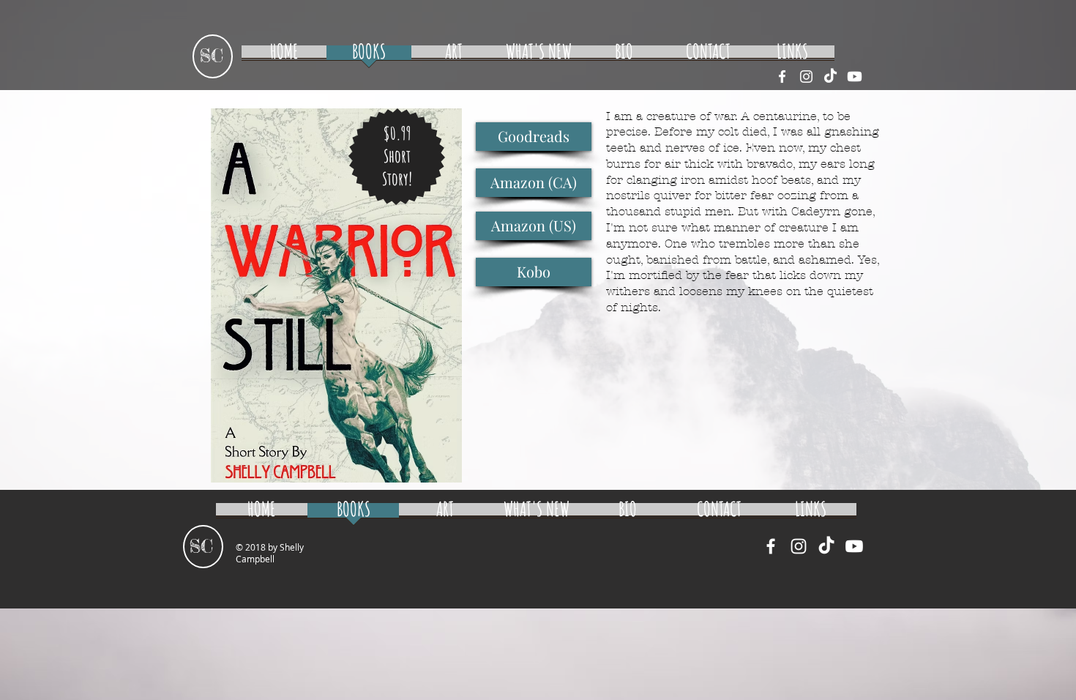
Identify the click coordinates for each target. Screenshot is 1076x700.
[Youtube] (854, 76)
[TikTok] (830, 76)
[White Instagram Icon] (806, 76)
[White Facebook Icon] (782, 76)
